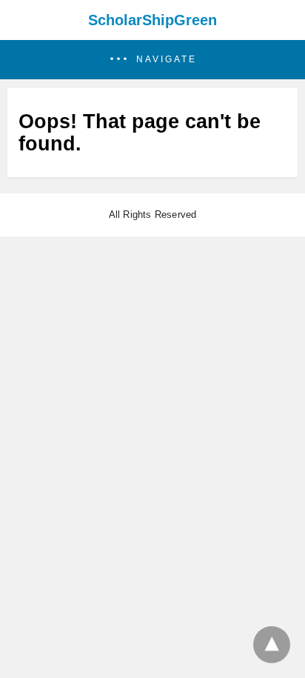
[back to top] (271, 644)
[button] (152, 59)
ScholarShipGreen (152, 20)
